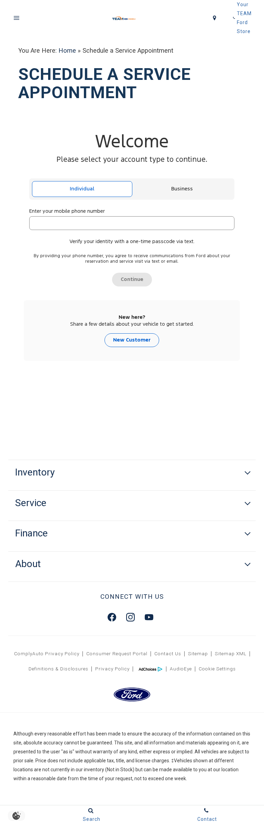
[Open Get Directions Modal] (214, 18)
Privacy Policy (112, 668)
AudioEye (181, 668)
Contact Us (167, 653)
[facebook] (111, 617)
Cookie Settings (217, 668)
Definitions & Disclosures (58, 668)
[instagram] (130, 617)
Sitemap (198, 653)
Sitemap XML (230, 653)
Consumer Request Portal (116, 653)
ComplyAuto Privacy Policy (46, 653)
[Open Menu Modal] (16, 18)
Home (67, 50)
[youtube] (148, 617)
